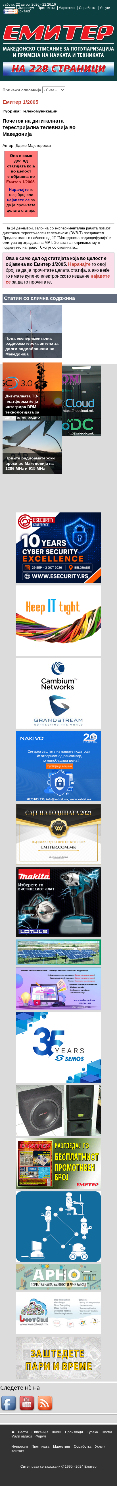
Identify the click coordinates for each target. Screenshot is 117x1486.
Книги (56, 1432)
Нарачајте (19, 189)
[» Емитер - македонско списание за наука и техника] (58, 40)
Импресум (26, 8)
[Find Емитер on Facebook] (9, 1403)
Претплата (46, 8)
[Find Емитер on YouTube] (27, 1403)
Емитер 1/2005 (20, 102)
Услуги (105, 8)
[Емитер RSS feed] (46, 1403)
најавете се (18, 200)
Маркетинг (67, 8)
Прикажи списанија (22, 90)
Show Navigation (9, 12)
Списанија (40, 1432)
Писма (107, 1432)
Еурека (92, 1432)
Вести (23, 1432)
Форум (40, 1436)
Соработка (88, 8)
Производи (74, 1432)
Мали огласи (21, 1436)
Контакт (24, 11)
